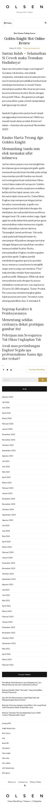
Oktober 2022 (8, 638)
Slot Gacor (6, 733)
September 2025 (9, 450)
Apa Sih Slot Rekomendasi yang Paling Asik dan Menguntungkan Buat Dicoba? (20, 699)
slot (3, 738)
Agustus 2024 (7, 520)
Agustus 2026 (7, 397)
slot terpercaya (8, 768)
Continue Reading (36, 369)
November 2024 (8, 504)
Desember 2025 (8, 434)
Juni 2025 (6, 466)
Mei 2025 (6, 472)
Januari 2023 (7, 622)
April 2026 (6, 413)
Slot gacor (6, 773)
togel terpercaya (8, 728)
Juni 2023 (6, 595)
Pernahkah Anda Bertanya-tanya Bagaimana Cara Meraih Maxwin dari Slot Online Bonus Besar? (21, 683)
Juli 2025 (5, 461)
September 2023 (9, 579)
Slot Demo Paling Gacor (24, 33)
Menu (9, 23)
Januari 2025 (7, 493)
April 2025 (6, 477)
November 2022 (8, 633)
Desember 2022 (8, 627)
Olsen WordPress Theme (18, 801)
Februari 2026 (7, 424)
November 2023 (8, 568)
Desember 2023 (8, 563)
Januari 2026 (7, 429)
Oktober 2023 (8, 574)
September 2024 (9, 515)
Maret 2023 (7, 611)
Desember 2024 (8, 499)
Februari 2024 (7, 552)
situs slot (5, 758)
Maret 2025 (7, 483)
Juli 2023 (5, 590)
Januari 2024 (7, 558)
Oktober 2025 (8, 445)
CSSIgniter (37, 801)
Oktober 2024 (8, 509)
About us (12, 782)
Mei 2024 (6, 536)
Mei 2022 (6, 649)
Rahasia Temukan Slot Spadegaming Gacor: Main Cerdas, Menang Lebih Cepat (21, 714)
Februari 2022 (7, 665)
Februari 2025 (7, 488)
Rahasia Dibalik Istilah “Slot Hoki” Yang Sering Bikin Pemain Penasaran (22, 691)
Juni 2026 (6, 408)
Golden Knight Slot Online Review (24, 40)
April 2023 (6, 606)
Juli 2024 (5, 525)
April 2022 (6, 654)
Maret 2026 (7, 418)
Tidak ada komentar (31, 48)
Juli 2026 (5, 402)
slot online (6, 763)
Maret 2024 (7, 547)
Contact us (22, 782)
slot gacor (6, 748)
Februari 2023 (7, 616)
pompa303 (6, 723)
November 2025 (8, 440)
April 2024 (6, 541)
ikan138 (5, 743)
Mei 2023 (6, 600)
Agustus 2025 (7, 456)
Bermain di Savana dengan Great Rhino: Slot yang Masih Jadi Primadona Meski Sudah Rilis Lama (24, 706)
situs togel (6, 753)
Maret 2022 (7, 659)
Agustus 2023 (7, 584)
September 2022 (9, 643)
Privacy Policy (35, 782)
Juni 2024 (6, 531)
